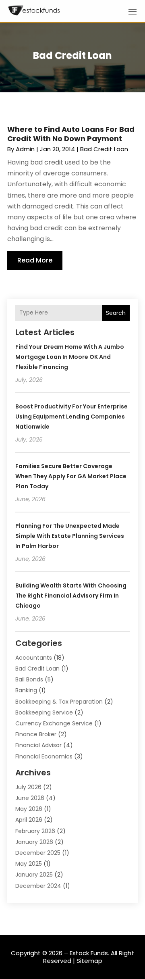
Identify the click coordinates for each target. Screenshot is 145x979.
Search (116, 313)
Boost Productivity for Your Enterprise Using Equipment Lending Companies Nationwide (71, 416)
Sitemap (89, 960)
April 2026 (28, 820)
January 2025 (34, 875)
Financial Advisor (38, 745)
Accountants (33, 658)
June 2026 (29, 798)
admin (25, 149)
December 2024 (38, 886)
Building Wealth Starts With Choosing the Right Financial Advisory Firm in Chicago (70, 595)
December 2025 (37, 853)
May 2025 (28, 864)
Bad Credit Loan (104, 149)
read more (34, 260)
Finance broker (35, 734)
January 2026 (34, 842)
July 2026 (28, 787)
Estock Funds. (89, 953)
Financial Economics (43, 756)
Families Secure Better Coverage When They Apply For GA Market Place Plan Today (70, 476)
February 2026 (35, 831)
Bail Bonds (29, 679)
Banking (26, 690)
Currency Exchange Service (54, 723)
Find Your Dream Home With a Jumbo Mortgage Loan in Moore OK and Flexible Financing (69, 357)
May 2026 (28, 809)
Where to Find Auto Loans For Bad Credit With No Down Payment (71, 134)
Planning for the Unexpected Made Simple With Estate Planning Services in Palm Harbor (69, 536)
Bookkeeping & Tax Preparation (59, 702)
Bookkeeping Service (44, 712)
